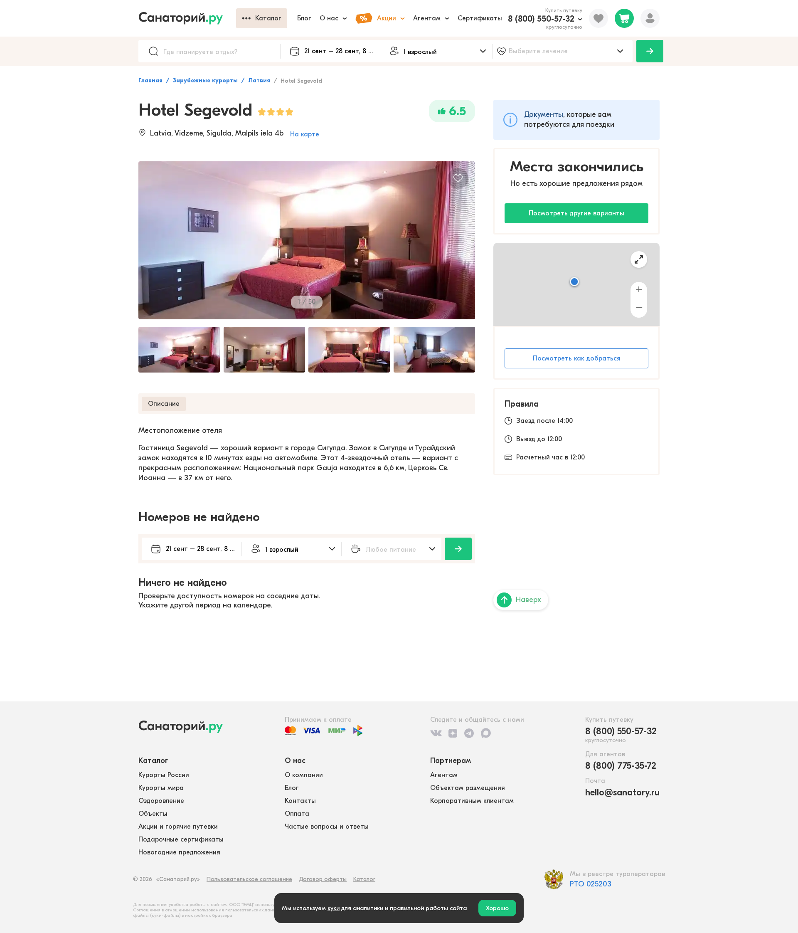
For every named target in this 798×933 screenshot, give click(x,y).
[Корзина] (624, 18)
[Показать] (649, 51)
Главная (150, 80)
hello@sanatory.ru (622, 792)
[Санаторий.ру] (187, 18)
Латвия (259, 80)
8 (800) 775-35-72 (620, 766)
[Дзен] (452, 733)
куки (334, 908)
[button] (574, 282)
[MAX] (486, 733)
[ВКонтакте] (436, 733)
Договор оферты (323, 879)
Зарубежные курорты (205, 80)
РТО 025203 (590, 884)
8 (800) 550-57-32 (541, 19)
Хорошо (497, 908)
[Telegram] (469, 733)
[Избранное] (598, 18)
